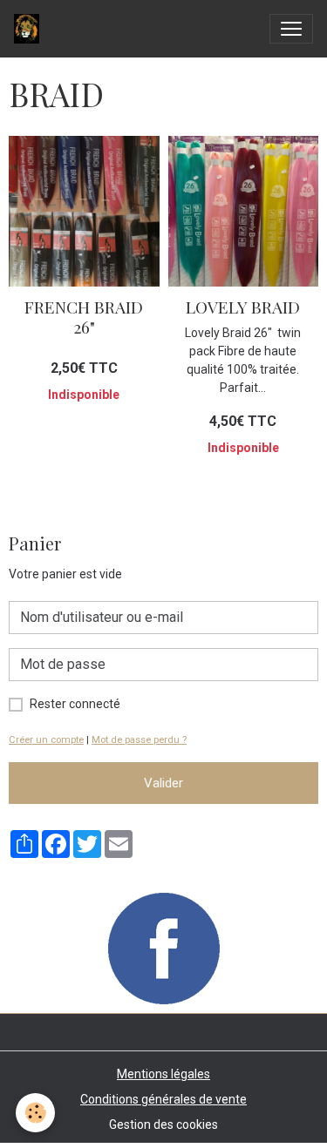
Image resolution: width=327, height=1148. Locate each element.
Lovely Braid (243, 306)
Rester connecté (75, 704)
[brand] (30, 29)
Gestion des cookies (163, 1124)
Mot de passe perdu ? (139, 740)
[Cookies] (35, 1112)
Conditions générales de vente (163, 1099)
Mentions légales (163, 1074)
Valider (163, 783)
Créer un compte (46, 740)
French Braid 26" (83, 316)
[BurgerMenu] (291, 29)
